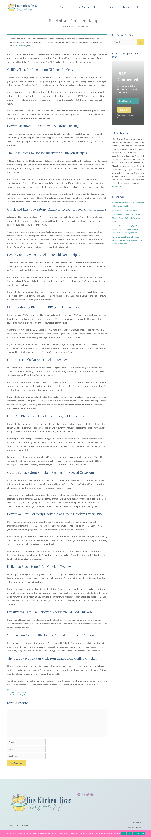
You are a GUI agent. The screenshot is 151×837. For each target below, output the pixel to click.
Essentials (111, 7)
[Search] (140, 42)
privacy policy (21, 45)
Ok (124, 833)
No (129, 833)
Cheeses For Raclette (18, 692)
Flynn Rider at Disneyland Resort (125, 210)
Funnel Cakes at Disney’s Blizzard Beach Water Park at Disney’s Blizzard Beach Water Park (127, 240)
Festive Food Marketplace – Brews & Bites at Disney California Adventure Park (127, 217)
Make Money (126, 7)
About (62, 7)
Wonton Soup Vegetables (19, 695)
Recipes (97, 7)
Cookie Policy (139, 833)
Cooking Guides (81, 7)
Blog (139, 7)
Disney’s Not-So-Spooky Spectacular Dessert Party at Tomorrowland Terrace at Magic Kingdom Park (127, 229)
